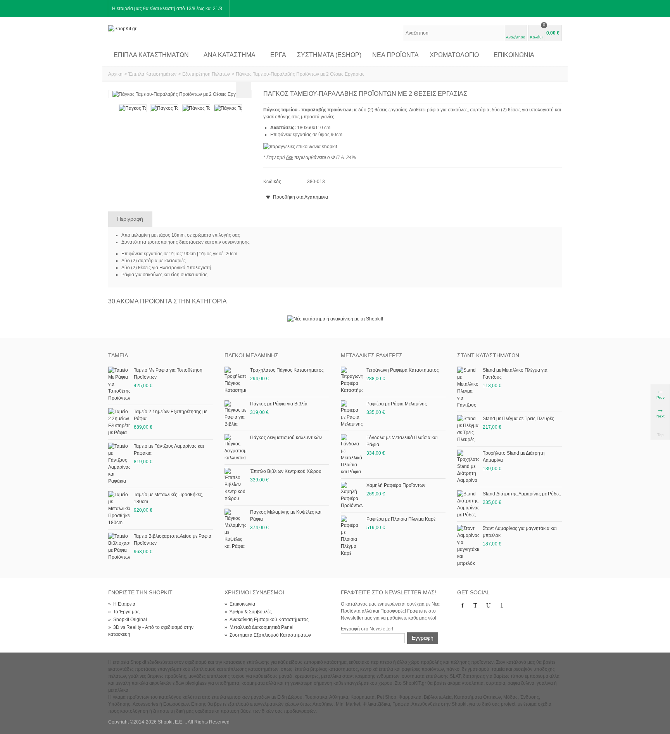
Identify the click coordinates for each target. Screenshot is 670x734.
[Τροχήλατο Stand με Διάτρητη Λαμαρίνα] (468, 466)
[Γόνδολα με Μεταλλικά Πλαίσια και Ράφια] (352, 454)
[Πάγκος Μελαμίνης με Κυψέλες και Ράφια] (235, 528)
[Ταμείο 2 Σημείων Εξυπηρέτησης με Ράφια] (119, 421)
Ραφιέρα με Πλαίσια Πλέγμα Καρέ (400, 519)
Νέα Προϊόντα (395, 55)
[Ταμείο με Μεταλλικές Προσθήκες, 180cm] (119, 508)
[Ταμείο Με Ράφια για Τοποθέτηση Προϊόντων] (119, 383)
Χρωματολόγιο (454, 55)
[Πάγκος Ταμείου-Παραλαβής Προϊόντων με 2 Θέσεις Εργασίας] (133, 108)
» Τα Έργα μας (124, 612)
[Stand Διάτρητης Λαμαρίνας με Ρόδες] (468, 504)
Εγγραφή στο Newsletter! (367, 629)
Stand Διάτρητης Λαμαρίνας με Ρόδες (522, 494)
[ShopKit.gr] (122, 28)
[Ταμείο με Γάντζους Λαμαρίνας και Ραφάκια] (119, 463)
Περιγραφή (130, 219)
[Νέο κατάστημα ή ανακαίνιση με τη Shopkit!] (335, 318)
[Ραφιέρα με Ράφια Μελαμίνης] (352, 413)
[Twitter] (475, 606)
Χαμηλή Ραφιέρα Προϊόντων (395, 485)
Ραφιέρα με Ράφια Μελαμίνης (396, 404)
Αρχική (115, 74)
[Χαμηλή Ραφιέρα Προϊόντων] (352, 495)
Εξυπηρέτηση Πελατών (206, 74)
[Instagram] (515, 606)
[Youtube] (489, 606)
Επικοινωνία (514, 55)
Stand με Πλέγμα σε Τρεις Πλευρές (518, 418)
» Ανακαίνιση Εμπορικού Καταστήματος (266, 619)
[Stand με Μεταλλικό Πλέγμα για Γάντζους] (468, 387)
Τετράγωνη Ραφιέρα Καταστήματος (402, 370)
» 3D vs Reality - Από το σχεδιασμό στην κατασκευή (150, 631)
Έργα (278, 55)
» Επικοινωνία (239, 604)
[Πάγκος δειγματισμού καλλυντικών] (235, 447)
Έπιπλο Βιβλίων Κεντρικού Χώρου (285, 471)
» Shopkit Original (127, 619)
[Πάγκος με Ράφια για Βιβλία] (235, 413)
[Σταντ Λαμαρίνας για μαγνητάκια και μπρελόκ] (468, 545)
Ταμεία (118, 355)
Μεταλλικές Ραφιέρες (371, 355)
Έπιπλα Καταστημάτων (151, 55)
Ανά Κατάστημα (230, 55)
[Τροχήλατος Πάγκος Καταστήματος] (235, 380)
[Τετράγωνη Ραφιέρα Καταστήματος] (352, 380)
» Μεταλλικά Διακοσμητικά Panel (259, 627)
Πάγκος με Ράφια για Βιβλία (278, 404)
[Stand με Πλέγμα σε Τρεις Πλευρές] (468, 428)
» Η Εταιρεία (121, 604)
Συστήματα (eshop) (329, 55)
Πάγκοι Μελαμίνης (251, 355)
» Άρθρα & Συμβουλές (248, 612)
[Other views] (112, 120)
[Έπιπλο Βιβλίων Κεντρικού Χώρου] (235, 484)
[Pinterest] (502, 606)
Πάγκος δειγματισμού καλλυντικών (286, 437)
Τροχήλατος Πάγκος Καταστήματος (287, 370)
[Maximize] (243, 90)
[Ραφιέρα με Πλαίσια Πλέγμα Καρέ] (352, 535)
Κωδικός (272, 181)
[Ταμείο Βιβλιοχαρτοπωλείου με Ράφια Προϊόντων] (119, 546)
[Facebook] (462, 606)
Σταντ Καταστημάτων (488, 355)
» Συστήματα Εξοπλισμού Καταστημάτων (267, 635)
